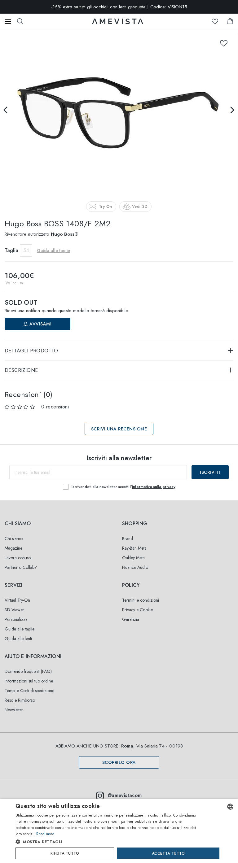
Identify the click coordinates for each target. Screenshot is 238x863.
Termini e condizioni (140, 600)
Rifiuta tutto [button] (65, 853)
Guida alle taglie (19, 629)
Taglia (11, 250)
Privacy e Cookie (137, 610)
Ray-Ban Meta (134, 548)
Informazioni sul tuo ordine (29, 681)
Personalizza (16, 619)
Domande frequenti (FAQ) (28, 671)
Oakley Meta (133, 558)
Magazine (13, 548)
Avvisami (40, 324)
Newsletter (14, 710)
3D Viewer (14, 610)
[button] (107, 842)
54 (26, 250)
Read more (45, 834)
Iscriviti (210, 472)
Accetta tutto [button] (168, 853)
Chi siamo (14, 538)
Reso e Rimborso (20, 700)
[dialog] (119, 831)
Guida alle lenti (18, 638)
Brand (127, 538)
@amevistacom (125, 795)
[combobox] (230, 807)
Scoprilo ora (119, 762)
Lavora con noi (18, 558)
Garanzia (130, 619)
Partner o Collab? (21, 567)
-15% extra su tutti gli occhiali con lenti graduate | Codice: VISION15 (119, 6)
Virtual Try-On (17, 600)
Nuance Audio (135, 567)
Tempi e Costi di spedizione (29, 690)
